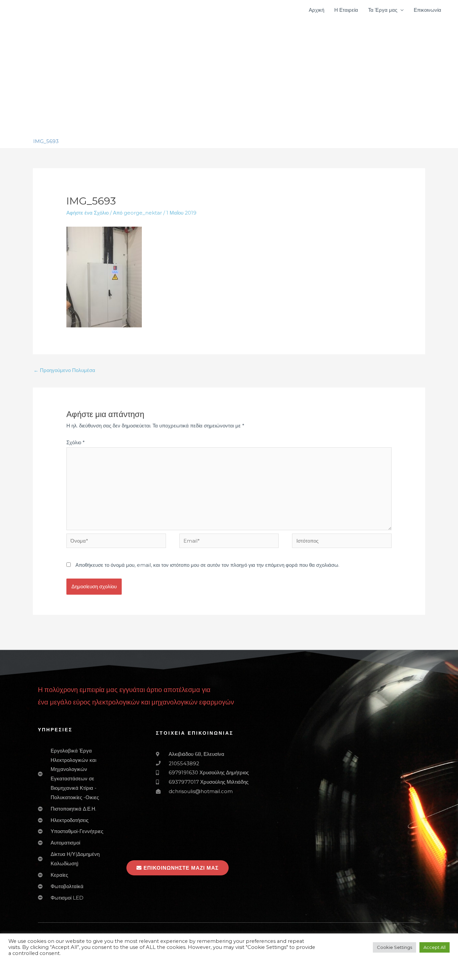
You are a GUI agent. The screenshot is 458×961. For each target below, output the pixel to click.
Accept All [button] (434, 947)
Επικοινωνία (427, 10)
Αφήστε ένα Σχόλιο (87, 213)
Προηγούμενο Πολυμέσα (64, 370)
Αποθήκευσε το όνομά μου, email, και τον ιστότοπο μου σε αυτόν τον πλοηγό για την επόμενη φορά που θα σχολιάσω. (207, 565)
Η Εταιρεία (346, 10)
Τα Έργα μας (382, 10)
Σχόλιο (75, 442)
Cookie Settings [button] (394, 947)
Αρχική (316, 10)
